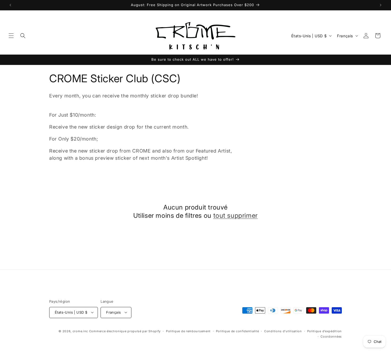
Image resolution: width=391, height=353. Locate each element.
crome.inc (80, 331)
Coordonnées (331, 336)
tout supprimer (235, 216)
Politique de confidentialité (237, 331)
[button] (11, 36)
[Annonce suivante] (380, 5)
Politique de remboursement (188, 331)
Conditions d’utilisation (283, 331)
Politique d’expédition (324, 331)
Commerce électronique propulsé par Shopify (125, 331)
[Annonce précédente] (10, 5)
